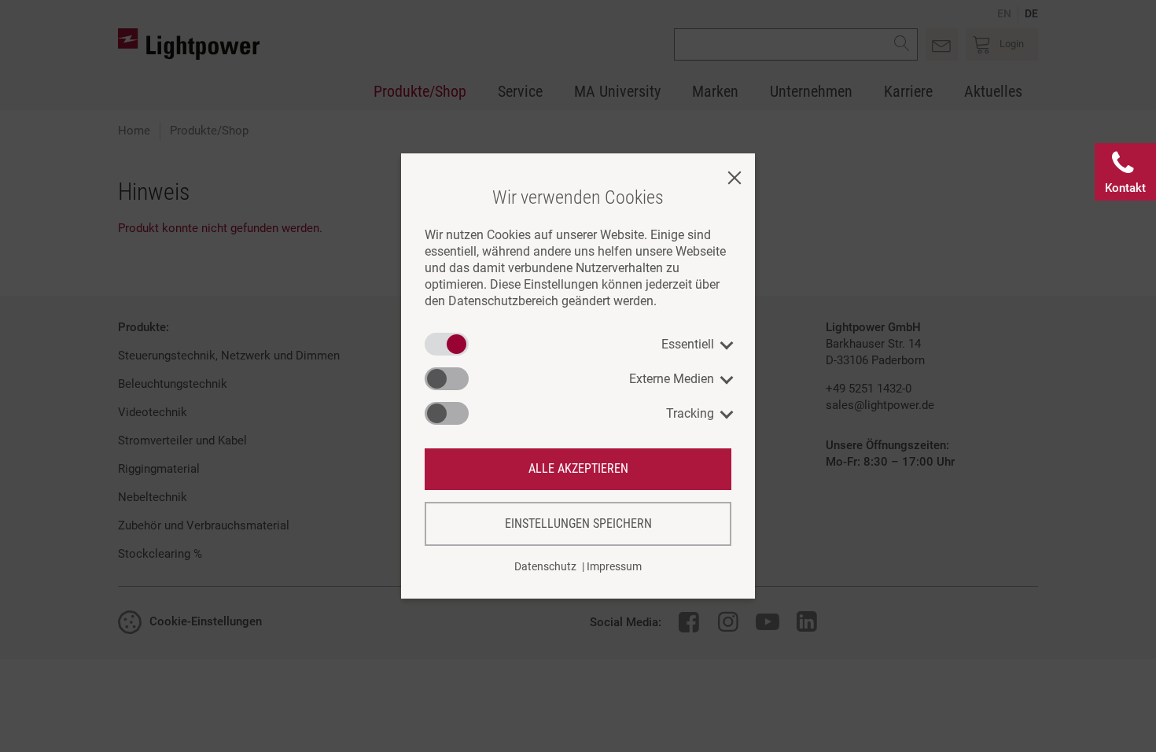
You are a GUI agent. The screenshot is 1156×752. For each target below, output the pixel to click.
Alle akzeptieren (578, 468)
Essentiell (687, 344)
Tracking (690, 413)
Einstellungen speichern (578, 523)
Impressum (614, 566)
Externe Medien (671, 378)
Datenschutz (545, 566)
